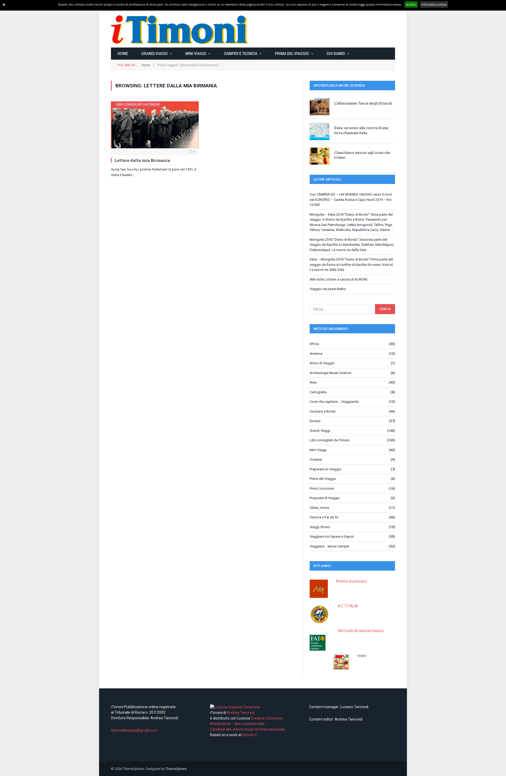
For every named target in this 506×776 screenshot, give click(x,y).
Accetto (411, 4)
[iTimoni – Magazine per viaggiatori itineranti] (179, 30)
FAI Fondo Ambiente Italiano (361, 631)
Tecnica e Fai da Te (324, 517)
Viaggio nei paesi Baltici (328, 289)
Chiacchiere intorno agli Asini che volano (362, 155)
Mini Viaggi (195, 53)
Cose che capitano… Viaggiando (334, 402)
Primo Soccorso (322, 488)
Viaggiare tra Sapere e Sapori (332, 536)
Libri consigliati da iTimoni (137, 104)
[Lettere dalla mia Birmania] (155, 124)
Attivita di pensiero (351, 581)
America (316, 354)
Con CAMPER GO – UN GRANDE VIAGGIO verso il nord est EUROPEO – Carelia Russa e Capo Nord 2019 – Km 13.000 (351, 199)
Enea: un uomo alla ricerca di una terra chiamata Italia (361, 130)
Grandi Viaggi (154, 53)
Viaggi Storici (320, 527)
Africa (314, 344)
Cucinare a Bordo (323, 411)
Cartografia (318, 392)
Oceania (316, 459)
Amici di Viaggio (322, 363)
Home (123, 53)
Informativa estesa (433, 4)
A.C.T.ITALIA (348, 606)
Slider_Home (319, 508)
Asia (313, 382)
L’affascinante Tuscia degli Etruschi (363, 103)
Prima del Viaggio (292, 53)
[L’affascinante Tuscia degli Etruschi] (319, 106)
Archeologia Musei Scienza (330, 373)
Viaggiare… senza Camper (329, 546)
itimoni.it (249, 735)
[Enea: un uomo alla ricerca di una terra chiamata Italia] (319, 131)
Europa (315, 421)
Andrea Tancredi (240, 713)
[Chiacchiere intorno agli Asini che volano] (319, 156)
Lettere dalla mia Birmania (142, 160)
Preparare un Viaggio (325, 469)
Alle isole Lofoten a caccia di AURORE (339, 279)
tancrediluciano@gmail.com (134, 730)
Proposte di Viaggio (325, 498)
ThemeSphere (176, 769)
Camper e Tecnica (240, 53)
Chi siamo (336, 53)
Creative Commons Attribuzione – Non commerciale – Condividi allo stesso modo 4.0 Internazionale (247, 723)
